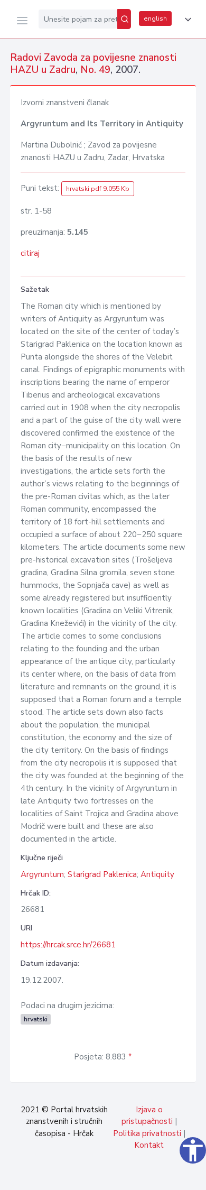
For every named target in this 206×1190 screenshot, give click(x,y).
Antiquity (157, 874)
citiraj (30, 253)
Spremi (121, 1176)
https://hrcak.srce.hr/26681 (68, 944)
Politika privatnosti (147, 1133)
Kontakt (149, 1145)
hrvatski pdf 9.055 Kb (97, 189)
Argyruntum (42, 874)
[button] (186, 19)
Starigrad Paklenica (102, 874)
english (155, 18)
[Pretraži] (124, 19)
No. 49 (95, 70)
